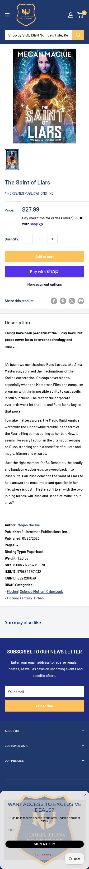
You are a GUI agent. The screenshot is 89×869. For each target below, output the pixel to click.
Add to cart (44, 256)
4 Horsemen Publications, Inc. (30, 193)
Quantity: (12, 239)
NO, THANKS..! (44, 855)
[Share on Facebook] (54, 300)
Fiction (12, 591)
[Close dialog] (85, 795)
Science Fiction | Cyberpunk (41, 591)
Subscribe (44, 705)
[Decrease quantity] (27, 239)
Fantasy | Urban (32, 598)
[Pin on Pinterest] (63, 300)
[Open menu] (7, 15)
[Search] (78, 35)
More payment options (44, 284)
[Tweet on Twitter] (72, 300)
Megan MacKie (29, 525)
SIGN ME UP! (44, 844)
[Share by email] (81, 300)
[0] (80, 15)
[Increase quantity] (52, 239)
